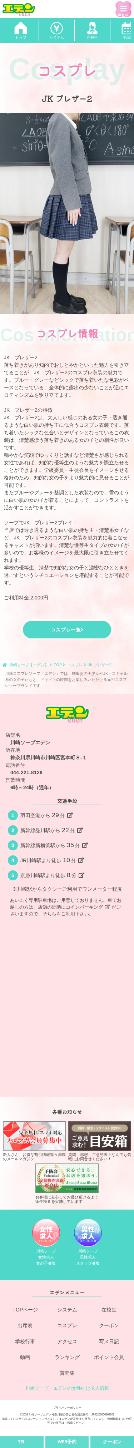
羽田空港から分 (42, 815)
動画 (25, 1357)
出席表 (25, 1325)
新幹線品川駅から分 (47, 830)
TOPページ (25, 1310)
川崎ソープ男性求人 (88, 1257)
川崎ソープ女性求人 (46, 1257)
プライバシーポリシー (67, 1407)
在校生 (108, 1310)
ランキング (67, 1357)
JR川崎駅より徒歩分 (48, 860)
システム (67, 1310)
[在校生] (92, 30)
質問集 (67, 1373)
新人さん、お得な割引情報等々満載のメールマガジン (34, 1156)
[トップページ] (21, 30)
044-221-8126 (26, 772)
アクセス (67, 1341)
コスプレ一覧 (66, 629)
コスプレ (67, 1325)
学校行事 (25, 1341)
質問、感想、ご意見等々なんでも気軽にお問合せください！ (99, 1156)
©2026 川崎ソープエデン (35, 1414)
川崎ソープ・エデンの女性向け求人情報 (67, 1388)
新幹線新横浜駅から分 (50, 845)
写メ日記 (109, 1341)
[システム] (56, 30)
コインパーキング (84, 907)
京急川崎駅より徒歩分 (48, 875)
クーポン (109, 1325)
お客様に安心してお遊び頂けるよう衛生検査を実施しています (66, 1199)
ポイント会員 (109, 1357)
